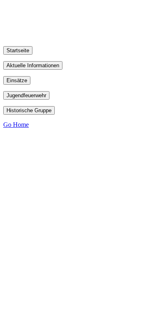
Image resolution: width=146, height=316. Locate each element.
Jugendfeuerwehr (26, 95)
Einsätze (16, 80)
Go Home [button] (16, 124)
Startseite (17, 50)
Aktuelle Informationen (32, 65)
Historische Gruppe (29, 110)
